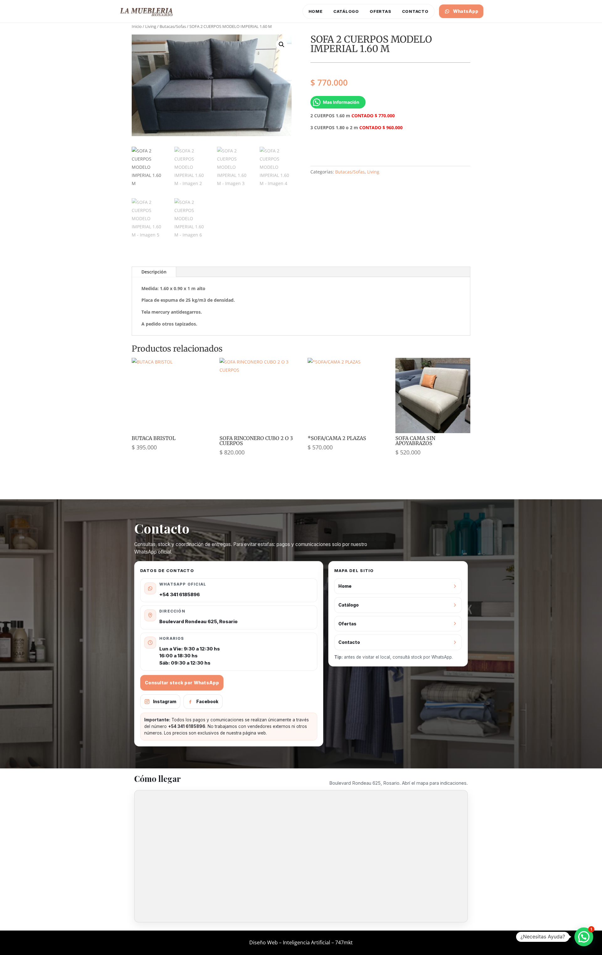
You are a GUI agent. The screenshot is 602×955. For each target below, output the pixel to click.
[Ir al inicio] (147, 11)
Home (316, 11)
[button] (281, 44)
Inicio (137, 26)
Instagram (164, 701)
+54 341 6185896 (179, 594)
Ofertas (380, 11)
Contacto (415, 11)
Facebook (207, 701)
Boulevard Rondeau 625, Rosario (198, 621)
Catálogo (346, 11)
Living (150, 26)
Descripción (153, 272)
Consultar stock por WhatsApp (182, 682)
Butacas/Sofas (173, 26)
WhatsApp (465, 11)
